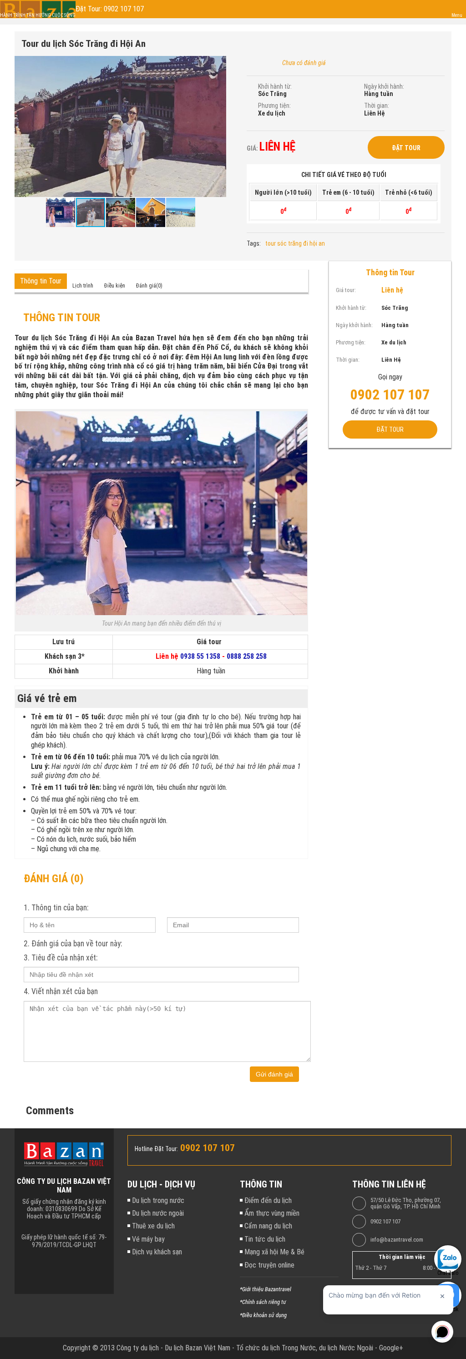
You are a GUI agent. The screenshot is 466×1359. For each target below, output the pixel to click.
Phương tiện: (274, 105)
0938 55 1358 (200, 656)
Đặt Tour (406, 148)
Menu (456, 15)
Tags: (254, 243)
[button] (218, 64)
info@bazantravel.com (396, 1240)
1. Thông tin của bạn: (56, 907)
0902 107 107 (385, 1221)
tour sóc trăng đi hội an (295, 243)
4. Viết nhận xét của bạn (61, 991)
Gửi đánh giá (274, 1074)
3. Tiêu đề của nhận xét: (60, 957)
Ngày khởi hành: (384, 86)
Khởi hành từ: (275, 86)
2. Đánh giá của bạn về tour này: (73, 943)
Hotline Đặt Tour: (156, 1148)
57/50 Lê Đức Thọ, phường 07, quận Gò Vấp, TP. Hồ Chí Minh (405, 1203)
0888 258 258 (247, 656)
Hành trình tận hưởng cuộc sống (38, 15)
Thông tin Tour (40, 281)
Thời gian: (376, 105)
